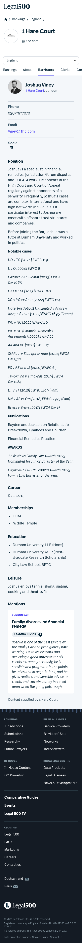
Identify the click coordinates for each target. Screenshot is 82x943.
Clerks (65, 70)
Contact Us (56, 937)
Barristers (46, 70)
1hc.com (32, 41)
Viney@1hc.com (21, 132)
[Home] (36, 6)
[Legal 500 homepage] (41, 905)
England (36, 19)
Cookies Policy (40, 937)
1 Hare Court (34, 91)
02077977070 (19, 114)
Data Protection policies (17, 937)
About (27, 70)
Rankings (18, 19)
